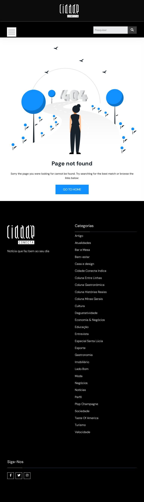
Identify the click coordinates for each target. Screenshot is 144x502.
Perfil (78, 397)
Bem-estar (82, 257)
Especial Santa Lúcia (89, 341)
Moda (78, 376)
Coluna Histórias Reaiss (91, 292)
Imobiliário (82, 362)
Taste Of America (86, 418)
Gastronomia (84, 355)
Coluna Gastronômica (89, 285)
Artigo (79, 236)
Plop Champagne (86, 404)
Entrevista (82, 334)
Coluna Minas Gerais (89, 299)
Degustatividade (86, 313)
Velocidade (82, 432)
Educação (81, 327)
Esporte (80, 348)
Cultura (80, 306)
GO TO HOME (72, 189)
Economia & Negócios (90, 320)
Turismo (80, 425)
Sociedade (82, 411)
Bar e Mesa (82, 250)
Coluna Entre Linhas (88, 278)
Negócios (81, 383)
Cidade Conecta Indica (90, 271)
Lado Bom (81, 369)
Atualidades (83, 243)
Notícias (80, 390)
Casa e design (84, 264)
